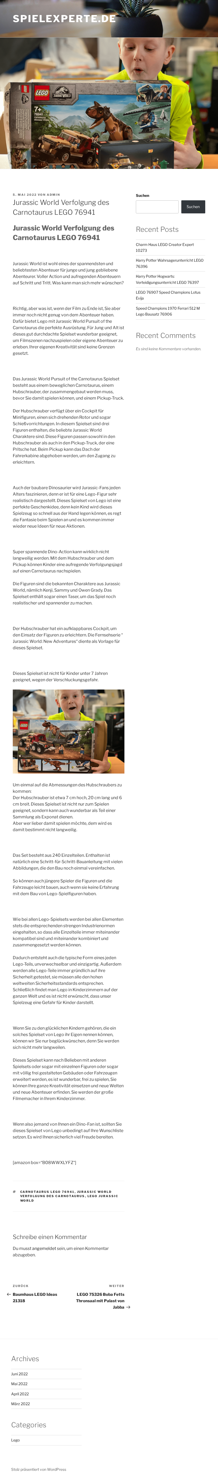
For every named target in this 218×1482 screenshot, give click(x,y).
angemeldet (44, 1248)
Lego (15, 1440)
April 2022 (20, 1394)
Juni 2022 (19, 1374)
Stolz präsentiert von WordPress (38, 1469)
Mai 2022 (19, 1383)
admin (53, 195)
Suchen (142, 195)
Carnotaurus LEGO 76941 (47, 1192)
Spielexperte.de (64, 19)
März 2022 (20, 1403)
